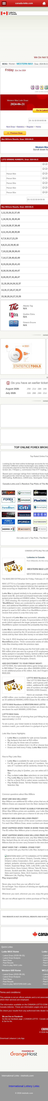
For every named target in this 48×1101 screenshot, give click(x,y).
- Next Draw (7, 960)
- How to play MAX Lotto (12, 965)
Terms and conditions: (10, 992)
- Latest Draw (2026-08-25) (13, 955)
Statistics (20, 127)
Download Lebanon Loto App (12, 1038)
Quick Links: (7, 947)
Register (30, 127)
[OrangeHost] (24, 1056)
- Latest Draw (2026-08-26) (13, 974)
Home (38, 127)
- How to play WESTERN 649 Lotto (16, 984)
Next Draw (10, 127)
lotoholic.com (27, 1076)
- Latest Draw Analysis (11, 958)
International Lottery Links (24, 1086)
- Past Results (7, 963)
